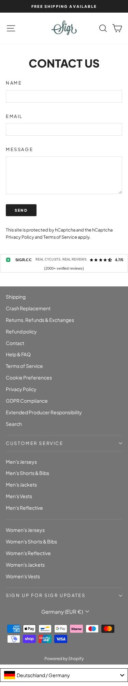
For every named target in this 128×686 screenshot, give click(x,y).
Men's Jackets (21, 484)
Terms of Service (60, 237)
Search (14, 424)
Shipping (16, 297)
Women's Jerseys (25, 530)
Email (14, 116)
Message (19, 149)
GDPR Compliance (27, 401)
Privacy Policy (20, 237)
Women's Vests (23, 576)
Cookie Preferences (29, 377)
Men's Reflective (24, 508)
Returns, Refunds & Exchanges (40, 320)
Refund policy (21, 331)
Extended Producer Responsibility (44, 412)
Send (21, 210)
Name (14, 83)
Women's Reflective (28, 553)
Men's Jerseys (21, 462)
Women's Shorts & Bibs (31, 541)
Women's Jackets (25, 565)
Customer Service (34, 443)
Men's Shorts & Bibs (27, 473)
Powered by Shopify (64, 658)
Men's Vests (19, 496)
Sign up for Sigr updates (45, 595)
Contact (15, 343)
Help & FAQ (18, 354)
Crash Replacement (28, 308)
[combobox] (64, 675)
